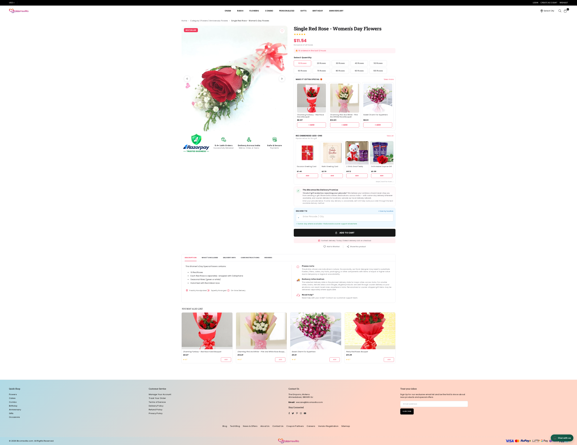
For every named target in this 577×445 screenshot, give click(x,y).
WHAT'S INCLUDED (210, 257)
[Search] (560, 11)
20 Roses (321, 63)
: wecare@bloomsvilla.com (309, 402)
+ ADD (311, 125)
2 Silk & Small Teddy (354, 167)
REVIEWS (268, 257)
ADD (307, 176)
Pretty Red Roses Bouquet (357, 352)
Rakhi (240, 10)
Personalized (286, 10)
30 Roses (340, 63)
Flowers (254, 10)
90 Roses (359, 70)
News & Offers (250, 426)
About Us (264, 426)
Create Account (548, 2)
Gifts (303, 10)
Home (184, 21)
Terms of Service (157, 402)
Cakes (12, 398)
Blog (225, 426)
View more (389, 79)
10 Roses (302, 63)
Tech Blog (235, 426)
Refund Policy (155, 409)
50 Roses (378, 63)
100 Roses (378, 70)
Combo (269, 10)
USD (11, 2)
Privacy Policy (156, 413)
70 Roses (321, 70)
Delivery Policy (156, 405)
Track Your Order (157, 398)
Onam (228, 10)
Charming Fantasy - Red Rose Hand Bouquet (310, 116)
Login (535, 2)
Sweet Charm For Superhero (375, 115)
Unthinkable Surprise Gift (381, 167)
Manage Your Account (160, 394)
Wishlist (564, 2)
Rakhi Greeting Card (330, 167)
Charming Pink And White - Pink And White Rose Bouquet (344, 116)
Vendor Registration (328, 426)
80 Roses (340, 70)
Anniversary (336, 10)
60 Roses (302, 70)
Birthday (318, 10)
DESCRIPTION (191, 257)
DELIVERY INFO (229, 257)
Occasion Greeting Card (306, 167)
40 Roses (359, 63)
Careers (311, 426)
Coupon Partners (295, 426)
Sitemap (345, 426)
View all (390, 136)
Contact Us (278, 426)
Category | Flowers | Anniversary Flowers (209, 21)
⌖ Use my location (385, 211)
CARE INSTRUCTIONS (250, 257)
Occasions (14, 417)
